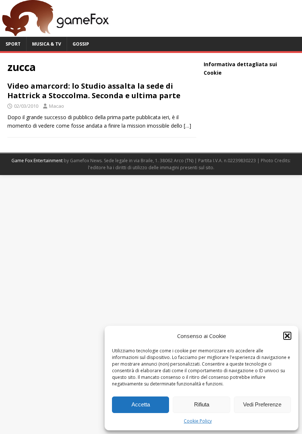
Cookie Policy (198, 421)
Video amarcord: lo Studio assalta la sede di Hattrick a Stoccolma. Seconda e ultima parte (93, 90)
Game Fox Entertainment (37, 160)
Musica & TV (46, 44)
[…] (187, 125)
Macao (56, 106)
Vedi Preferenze (262, 404)
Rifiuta (201, 404)
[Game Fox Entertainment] (55, 32)
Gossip (81, 44)
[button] (287, 335)
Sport (13, 44)
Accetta (140, 404)
